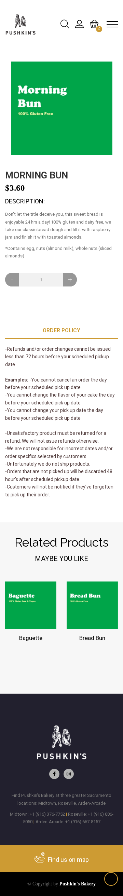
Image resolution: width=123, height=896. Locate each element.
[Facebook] (54, 774)
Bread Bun (92, 637)
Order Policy (61, 330)
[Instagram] (69, 774)
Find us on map (67, 859)
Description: (25, 201)
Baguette (30, 637)
